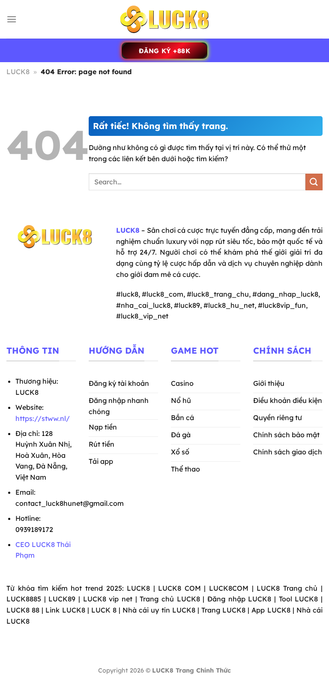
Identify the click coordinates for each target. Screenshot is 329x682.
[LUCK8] (164, 19)
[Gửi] (314, 182)
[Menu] (11, 19)
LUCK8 (18, 71)
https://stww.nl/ (42, 418)
